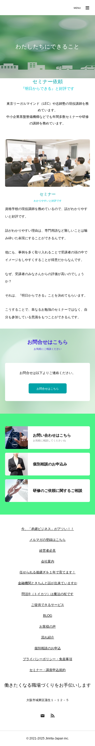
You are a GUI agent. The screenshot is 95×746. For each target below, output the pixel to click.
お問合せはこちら (47, 388)
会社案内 (47, 561)
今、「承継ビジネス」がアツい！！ (47, 528)
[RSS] (52, 715)
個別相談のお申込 (47, 648)
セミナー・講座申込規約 (47, 670)
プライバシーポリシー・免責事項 (47, 659)
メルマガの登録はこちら (47, 539)
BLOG (47, 615)
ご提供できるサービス (47, 604)
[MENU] (87, 8)
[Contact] (42, 715)
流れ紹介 (47, 637)
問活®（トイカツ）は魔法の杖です (47, 594)
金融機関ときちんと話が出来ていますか (47, 583)
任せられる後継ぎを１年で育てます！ (47, 572)
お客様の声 (47, 626)
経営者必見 (47, 550)
